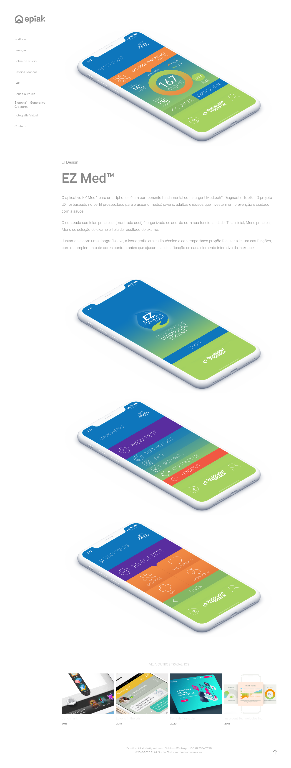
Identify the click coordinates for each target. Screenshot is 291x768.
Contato (20, 126)
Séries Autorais (25, 94)
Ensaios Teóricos (26, 72)
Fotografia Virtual (26, 115)
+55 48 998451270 (201, 748)
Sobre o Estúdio (26, 61)
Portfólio (20, 39)
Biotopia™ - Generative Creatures (30, 104)
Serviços (20, 50)
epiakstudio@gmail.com (149, 748)
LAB (17, 83)
